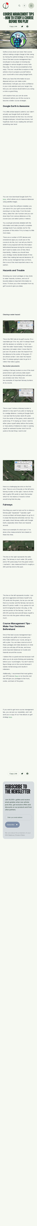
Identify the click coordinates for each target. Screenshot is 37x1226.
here (4, 199)
